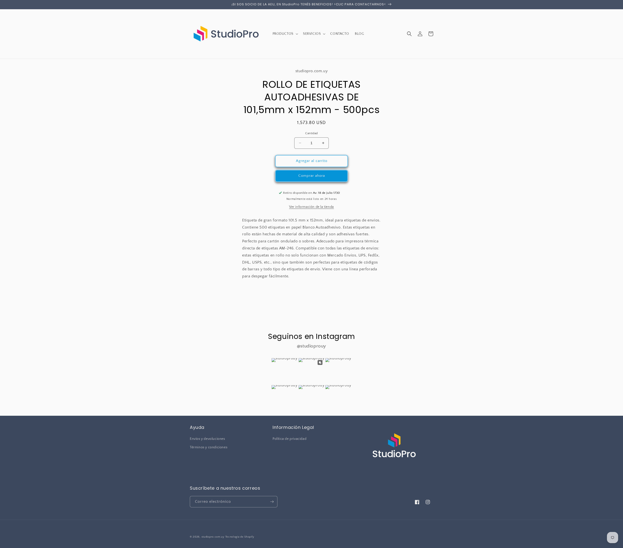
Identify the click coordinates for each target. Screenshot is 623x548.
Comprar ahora (311, 176)
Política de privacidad (289, 439)
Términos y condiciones (208, 447)
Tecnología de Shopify (239, 536)
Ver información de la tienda (311, 207)
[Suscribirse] (271, 501)
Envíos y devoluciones (207, 439)
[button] (285, 34)
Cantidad (311, 133)
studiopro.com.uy (213, 536)
